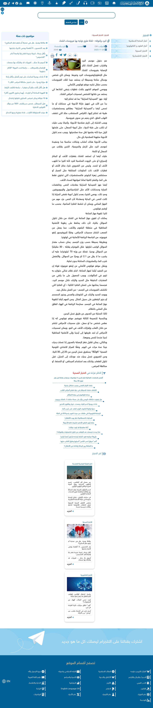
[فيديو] (92, 3)
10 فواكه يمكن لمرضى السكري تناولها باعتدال (26, 98)
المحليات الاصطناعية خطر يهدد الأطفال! (78, 418)
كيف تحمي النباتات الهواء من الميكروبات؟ (79, 601)
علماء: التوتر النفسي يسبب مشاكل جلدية (78, 386)
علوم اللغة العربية (34, 677)
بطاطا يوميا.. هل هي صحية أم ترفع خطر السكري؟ (79, 542)
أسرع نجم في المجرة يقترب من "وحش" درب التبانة (79, 612)
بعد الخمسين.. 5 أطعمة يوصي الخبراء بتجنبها (79, 548)
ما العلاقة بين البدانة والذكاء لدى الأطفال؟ (78, 446)
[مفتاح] (71, 3)
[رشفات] (64, 3)
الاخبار (146, 35)
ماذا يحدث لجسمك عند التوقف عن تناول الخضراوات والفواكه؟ (78, 432)
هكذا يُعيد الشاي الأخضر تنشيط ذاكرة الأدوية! (78, 423)
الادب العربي (141, 683)
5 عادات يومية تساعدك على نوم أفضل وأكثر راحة (25, 77)
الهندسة (143, 700)
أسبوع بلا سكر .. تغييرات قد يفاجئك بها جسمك (79, 559)
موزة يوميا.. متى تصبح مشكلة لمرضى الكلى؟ (26, 82)
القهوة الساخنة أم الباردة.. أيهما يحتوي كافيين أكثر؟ (24, 93)
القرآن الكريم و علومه (138, 672)
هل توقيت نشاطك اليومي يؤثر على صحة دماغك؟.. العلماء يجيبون (78, 400)
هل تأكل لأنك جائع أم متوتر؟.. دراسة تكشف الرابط (25, 88)
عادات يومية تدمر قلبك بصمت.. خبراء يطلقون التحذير (78, 404)
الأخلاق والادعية (105, 677)
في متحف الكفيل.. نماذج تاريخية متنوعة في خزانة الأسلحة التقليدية (79, 498)
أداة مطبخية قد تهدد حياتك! (78, 428)
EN (2, 9)
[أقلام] (78, 3)
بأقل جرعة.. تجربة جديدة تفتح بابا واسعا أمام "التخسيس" (79, 553)
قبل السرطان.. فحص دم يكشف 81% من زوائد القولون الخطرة (26, 106)
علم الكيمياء (106, 694)
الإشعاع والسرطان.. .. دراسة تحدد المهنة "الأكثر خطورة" (26, 70)
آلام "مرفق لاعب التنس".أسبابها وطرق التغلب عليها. (78, 442)
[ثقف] (35, 3)
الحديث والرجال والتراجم (137, 677)
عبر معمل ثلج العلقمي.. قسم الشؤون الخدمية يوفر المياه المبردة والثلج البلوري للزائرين (79, 484)
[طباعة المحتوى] (52, 55)
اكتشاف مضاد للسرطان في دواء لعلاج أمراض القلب (78, 390)
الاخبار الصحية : (97, 35)
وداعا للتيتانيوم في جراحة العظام (78, 395)
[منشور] (49, 3)
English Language (68, 689)
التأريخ (109, 683)
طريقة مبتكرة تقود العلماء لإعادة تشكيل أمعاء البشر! (78, 437)
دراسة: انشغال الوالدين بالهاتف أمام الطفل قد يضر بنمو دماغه (79, 595)
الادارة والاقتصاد (35, 683)
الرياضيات (37, 694)
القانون (143, 689)
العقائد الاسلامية (104, 672)
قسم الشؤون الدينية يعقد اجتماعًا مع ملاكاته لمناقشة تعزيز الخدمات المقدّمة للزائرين (79, 492)
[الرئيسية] (114, 3)
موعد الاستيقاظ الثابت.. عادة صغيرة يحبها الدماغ (25, 113)
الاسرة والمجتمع (70, 677)
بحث (81, 22)
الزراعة (38, 689)
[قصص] (28, 3)
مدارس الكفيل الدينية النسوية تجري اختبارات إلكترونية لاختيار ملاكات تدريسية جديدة (79, 505)
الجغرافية (72, 683)
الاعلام (108, 689)
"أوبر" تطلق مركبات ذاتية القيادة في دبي (79, 606)
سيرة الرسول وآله (34, 672)
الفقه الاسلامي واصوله (67, 672)
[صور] (99, 3)
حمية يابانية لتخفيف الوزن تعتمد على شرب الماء (78, 409)
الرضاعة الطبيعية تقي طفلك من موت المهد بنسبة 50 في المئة (78, 414)
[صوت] (85, 3)
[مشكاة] (56, 3)
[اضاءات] (42, 3)
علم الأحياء (72, 694)
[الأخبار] (107, 3)
